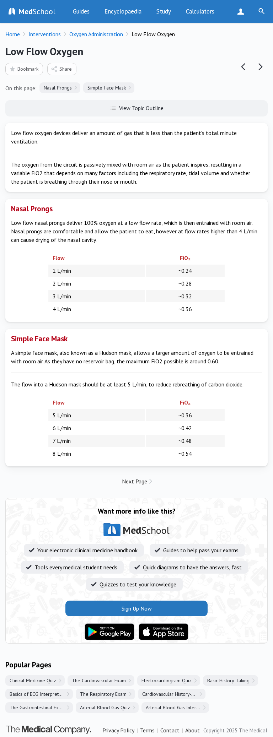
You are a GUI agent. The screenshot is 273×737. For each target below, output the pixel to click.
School (36, 11)
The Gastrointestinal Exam (37, 707)
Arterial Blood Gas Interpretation (177, 707)
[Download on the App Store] (163, 631)
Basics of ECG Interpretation (39, 694)
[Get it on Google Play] (109, 631)
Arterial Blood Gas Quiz (105, 707)
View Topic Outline (141, 108)
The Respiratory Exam (103, 694)
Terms (147, 730)
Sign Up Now (242, 11)
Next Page (134, 481)
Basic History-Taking (228, 680)
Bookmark (27, 69)
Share (65, 69)
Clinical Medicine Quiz (33, 680)
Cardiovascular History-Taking (173, 694)
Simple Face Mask (106, 88)
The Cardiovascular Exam (99, 680)
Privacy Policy (118, 730)
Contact (170, 730)
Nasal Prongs (58, 88)
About (192, 730)
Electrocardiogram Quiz (166, 680)
